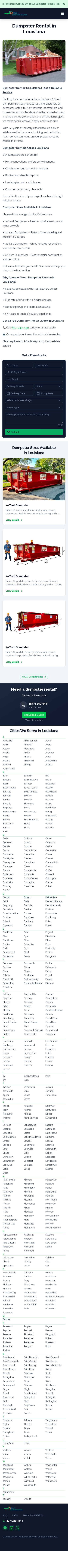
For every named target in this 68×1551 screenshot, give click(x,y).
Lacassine (29, 1129)
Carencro (50, 842)
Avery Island (9, 768)
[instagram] (11, 1527)
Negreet (28, 1238)
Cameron (7, 842)
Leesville (49, 1145)
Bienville (7, 803)
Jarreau (49, 1087)
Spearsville (8, 1397)
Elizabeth (50, 936)
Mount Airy (29, 1227)
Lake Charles (9, 1137)
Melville (28, 1199)
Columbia (29, 874)
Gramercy (29, 1018)
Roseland (50, 1342)
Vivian (48, 1458)
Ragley (27, 1326)
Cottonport (51, 878)
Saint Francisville (11, 1361)
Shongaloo (8, 1377)
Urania (27, 1443)
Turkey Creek (30, 1436)
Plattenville (50, 1292)
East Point (7, 932)
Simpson (28, 1385)
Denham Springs (53, 901)
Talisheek (7, 1420)
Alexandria (29, 748)
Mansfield (29, 1183)
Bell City (7, 791)
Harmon (49, 1045)
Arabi (48, 756)
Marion (48, 1187)
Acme (48, 740)
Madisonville (9, 1179)
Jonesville (8, 1099)
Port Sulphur (30, 1304)
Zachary (7, 1499)
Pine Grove (29, 1284)
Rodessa (7, 1342)
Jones (27, 1095)
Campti (27, 842)
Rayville (6, 1330)
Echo (26, 932)
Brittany (49, 819)
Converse (7, 878)
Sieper (27, 1381)
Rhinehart (28, 1334)
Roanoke (7, 1338)
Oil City (27, 1261)
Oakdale (49, 1257)
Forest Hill (8, 979)
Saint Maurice (9, 1369)
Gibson (49, 1002)
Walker (27, 1465)
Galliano (7, 994)
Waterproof (8, 1469)
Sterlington (50, 1401)
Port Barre (8, 1304)
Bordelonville (9, 811)
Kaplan (6, 1106)
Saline (48, 1369)
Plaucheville (9, 1296)
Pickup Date (47, 393)
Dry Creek (29, 917)
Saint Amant (8, 1357)
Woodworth (30, 1485)
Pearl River (50, 1276)
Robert (48, 1338)
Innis (47, 1076)
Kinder (48, 1114)
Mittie (5, 1211)
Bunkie (6, 827)
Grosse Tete (30, 1034)
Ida (4, 1076)
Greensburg (9, 1030)
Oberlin (6, 1261)
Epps (48, 944)
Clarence (7, 866)
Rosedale (29, 1342)
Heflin (48, 1053)
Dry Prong (50, 917)
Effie (5, 936)
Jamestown (30, 1087)
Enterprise (29, 944)
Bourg (48, 811)
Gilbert (6, 1006)
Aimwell (28, 744)
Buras (27, 827)
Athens (27, 764)
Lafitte (27, 1133)
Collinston (8, 874)
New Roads (30, 1242)
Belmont (7, 795)
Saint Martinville (53, 1365)
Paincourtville (9, 1272)
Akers (48, 744)
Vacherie (7, 1450)
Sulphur (49, 1405)
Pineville (7, 1288)
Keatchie (28, 1106)
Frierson (49, 983)
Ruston (6, 1350)
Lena (5, 1149)
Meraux (6, 1203)
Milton (27, 1207)
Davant (27, 897)
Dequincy (7, 905)
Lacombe (50, 1129)
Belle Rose (50, 791)
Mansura (49, 1183)
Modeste (28, 1211)
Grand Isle (50, 1022)
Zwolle (27, 1499)
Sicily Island (9, 1381)
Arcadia (6, 760)
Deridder (28, 905)
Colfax (48, 870)
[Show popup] (60, 386)
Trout (26, 1432)
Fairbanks (7, 963)
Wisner (6, 1485)
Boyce (27, 815)
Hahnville (28, 1041)
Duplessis (7, 925)
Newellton (8, 1246)
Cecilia (6, 850)
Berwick (28, 799)
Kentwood (50, 1110)
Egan (26, 936)
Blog (5, 1515)
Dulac (48, 921)
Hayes (6, 1053)
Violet (27, 1458)
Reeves (49, 1330)
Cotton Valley (31, 878)
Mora (26, 1219)
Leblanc (7, 1145)
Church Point (52, 862)
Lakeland (50, 1137)
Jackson (7, 1087)
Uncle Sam (8, 1443)
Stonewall (7, 1405)
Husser (6, 1069)
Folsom (6, 975)
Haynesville (30, 1053)
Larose (6, 1141)
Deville (27, 909)
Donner (27, 913)
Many (5, 1187)
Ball (47, 775)
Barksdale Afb (31, 779)
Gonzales (29, 1014)
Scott (48, 1373)
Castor (48, 846)
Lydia (5, 1173)
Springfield (29, 1397)
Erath (5, 948)
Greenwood (51, 1030)
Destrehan (8, 909)
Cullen (48, 886)
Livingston (8, 1157)
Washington (51, 1465)
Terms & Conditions (33, 1515)
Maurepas (29, 1195)
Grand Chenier (10, 1022)
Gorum (49, 1014)
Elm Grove (8, 940)
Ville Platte (50, 1454)
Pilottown (7, 1284)
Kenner (27, 1110)
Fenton (49, 963)
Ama (47, 748)
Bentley (28, 795)
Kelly (5, 1110)
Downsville (51, 913)
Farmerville (29, 963)
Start (26, 1401)
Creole (48, 882)
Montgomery (52, 1215)
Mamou (28, 1179)
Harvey (27, 1049)
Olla (47, 1261)
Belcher (49, 787)
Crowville (29, 886)
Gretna (6, 1034)
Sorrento (49, 1393)
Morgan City (9, 1223)
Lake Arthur (51, 1133)
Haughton (50, 1049)
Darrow (6, 897)
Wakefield (8, 1465)
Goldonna (8, 1014)
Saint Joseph (9, 1365)
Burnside (49, 827)
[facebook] (5, 1527)
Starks (6, 1401)
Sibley (48, 1377)
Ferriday (7, 967)
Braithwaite (50, 815)
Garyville (7, 998)
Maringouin (29, 1187)
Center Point (30, 850)
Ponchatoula (30, 1300)
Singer (6, 1389)
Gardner (49, 994)
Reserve (7, 1334)
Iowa (26, 1080)
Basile (48, 779)
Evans (27, 956)
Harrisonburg (9, 1049)
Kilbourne (7, 1114)
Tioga (27, 1428)
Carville (27, 846)
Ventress (49, 1450)
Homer (49, 1061)
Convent (49, 874)
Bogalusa (7, 807)
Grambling (8, 1018)
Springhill (50, 1397)
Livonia (27, 1157)
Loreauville (51, 1165)
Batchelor (50, 783)
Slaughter (50, 1389)
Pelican (6, 1280)
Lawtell (27, 1141)
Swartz (27, 1413)
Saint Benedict (31, 1357)
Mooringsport (10, 1219)
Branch (6, 819)
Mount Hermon (53, 1227)
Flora (5, 971)
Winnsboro (51, 1481)
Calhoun (28, 838)
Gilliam (27, 1006)
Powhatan (50, 1304)
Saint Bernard (52, 1357)
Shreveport (29, 1377)
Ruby (48, 1346)
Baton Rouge (9, 787)
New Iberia (50, 1238)
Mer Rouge (51, 1199)
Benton (49, 795)
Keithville (50, 1106)
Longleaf (28, 1161)
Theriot (27, 1424)
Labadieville (30, 1125)
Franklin (49, 979)
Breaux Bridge (31, 819)
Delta (26, 901)
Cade (5, 838)
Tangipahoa (51, 1420)
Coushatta (8, 882)
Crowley (7, 886)
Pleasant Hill (30, 1296)
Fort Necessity (31, 979)
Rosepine (7, 1346)
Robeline (28, 1338)
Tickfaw (6, 1428)
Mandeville (50, 1179)
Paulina (27, 1276)
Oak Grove (8, 1257)
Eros (26, 948)
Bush (5, 831)
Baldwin (28, 775)
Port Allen (50, 1300)
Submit (15, 431)
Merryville (50, 1203)
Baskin (6, 783)
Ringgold (50, 1334)
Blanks (48, 803)
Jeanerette (8, 1091)
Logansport (8, 1161)
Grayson (49, 1026)
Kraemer (7, 1118)
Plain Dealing (9, 1292)
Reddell (28, 1330)
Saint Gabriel (30, 1361)
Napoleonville (10, 1234)
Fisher (27, 967)
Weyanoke (8, 1477)
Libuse (6, 1153)
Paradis (49, 1272)
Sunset (48, 1409)
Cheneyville (9, 862)
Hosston (28, 1065)
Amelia (6, 752)
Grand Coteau (31, 1022)
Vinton (6, 1458)
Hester (27, 1057)
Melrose (7, 1199)
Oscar (27, 1265)
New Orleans (9, 1242)
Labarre (49, 1125)
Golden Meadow (54, 1010)
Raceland (7, 1326)
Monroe (49, 1211)
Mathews (7, 1195)
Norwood (29, 1250)
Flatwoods (50, 967)
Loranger (28, 1165)
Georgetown (51, 998)
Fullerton (7, 987)
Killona (27, 1114)
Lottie (5, 1169)
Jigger (6, 1095)
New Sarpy (50, 1242)
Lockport (50, 1157)
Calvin (48, 838)
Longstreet (50, 1161)
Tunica (6, 1436)
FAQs (15, 1515)
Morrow (49, 1223)
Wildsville (50, 1477)
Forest (48, 975)
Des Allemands (53, 905)
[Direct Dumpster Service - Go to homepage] (16, 13)
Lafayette (7, 1133)
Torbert (49, 1428)
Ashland (7, 764)
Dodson (49, 909)
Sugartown (29, 1405)
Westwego (50, 1473)
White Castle (30, 1477)
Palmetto (28, 1272)
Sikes (48, 1381)
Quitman (7, 1319)
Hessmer (7, 1057)
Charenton (29, 854)
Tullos (48, 1432)
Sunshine (7, 1413)
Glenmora (50, 1006)
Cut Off (6, 890)
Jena (26, 1091)
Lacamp (7, 1129)
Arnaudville (51, 760)
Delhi (5, 901)
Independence (31, 1076)
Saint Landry (30, 1365)
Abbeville (7, 740)
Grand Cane (51, 1018)
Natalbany (29, 1234)
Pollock (6, 1300)
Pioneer (28, 1288)
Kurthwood (51, 1118)
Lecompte (29, 1145)
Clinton (6, 870)
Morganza (29, 1223)
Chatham (28, 858)
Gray (26, 1026)
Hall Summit (51, 1041)
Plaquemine (30, 1292)
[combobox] (49, 386)
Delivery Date (18, 393)
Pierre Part (50, 1280)
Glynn (27, 1010)
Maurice (49, 1195)
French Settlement (33, 983)
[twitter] (17, 1527)
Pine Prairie (50, 1284)
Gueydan (50, 1034)
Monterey (29, 1215)
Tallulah (28, 1420)
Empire (6, 944)
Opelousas (8, 1265)
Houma (49, 1065)
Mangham (8, 1183)
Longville (7, 1165)
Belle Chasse (30, 791)
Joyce (27, 1099)
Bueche (49, 823)
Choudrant (29, 862)
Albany (6, 748)
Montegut (7, 1215)
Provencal (8, 1312)
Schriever (28, 1373)
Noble (48, 1246)
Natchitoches (9, 1238)
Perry (26, 1280)
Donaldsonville (10, 913)
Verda (6, 1454)
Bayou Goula (30, 787)
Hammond (29, 1045)
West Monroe (9, 1473)
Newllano (29, 1246)
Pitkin (48, 1288)
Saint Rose (29, 1369)
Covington (29, 882)
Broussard (8, 823)
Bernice (6, 799)
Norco (6, 1250)
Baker (5, 775)
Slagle (27, 1389)
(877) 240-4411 (20, 327)
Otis (47, 1265)
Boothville (50, 807)
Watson (28, 1469)
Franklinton (8, 983)
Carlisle (6, 846)
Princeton (50, 1308)
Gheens (6, 1002)
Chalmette (8, 854)
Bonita (27, 807)
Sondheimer (30, 1393)
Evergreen (50, 956)
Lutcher (49, 1169)
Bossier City (30, 811)
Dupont (27, 925)
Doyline (6, 917)
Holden (27, 1061)
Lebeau (49, 1141)
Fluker (48, 971)
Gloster (6, 1010)
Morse (6, 1227)
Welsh (48, 1469)
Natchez (49, 1234)
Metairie (6, 1207)
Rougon (28, 1346)
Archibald (29, 760)
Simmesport (9, 1385)
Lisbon (48, 1153)
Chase (48, 854)
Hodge (6, 1061)
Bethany (49, 799)
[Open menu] (62, 13)
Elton (48, 940)
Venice (27, 1450)
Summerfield (9, 1409)
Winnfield (29, 1481)
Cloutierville (30, 870)
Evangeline (8, 956)
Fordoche (29, 975)
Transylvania (9, 1432)
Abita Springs (30, 740)
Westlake (28, 1473)
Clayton (49, 866)
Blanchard (29, 803)
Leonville (28, 1149)
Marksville (8, 1191)
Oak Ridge (29, 1257)
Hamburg (7, 1045)
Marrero (28, 1191)
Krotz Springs (31, 1118)
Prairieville (8, 1308)
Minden (49, 1207)
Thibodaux (50, 1424)
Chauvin (49, 858)
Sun (26, 1409)
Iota (4, 1080)
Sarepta (6, 1373)
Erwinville (50, 948)
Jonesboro (51, 1095)
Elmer (27, 940)
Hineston (49, 1057)
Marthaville (50, 1191)
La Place (7, 1125)
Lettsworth (50, 1149)
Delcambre (51, 897)
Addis (5, 744)
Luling (27, 1169)
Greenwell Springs (33, 1030)
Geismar (28, 998)
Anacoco (50, 752)
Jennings (50, 1091)
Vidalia (27, 1454)
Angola (27, 756)
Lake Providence (32, 1137)
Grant (5, 1026)
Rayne (48, 1326)
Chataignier (8, 858)
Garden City (30, 994)
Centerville (50, 850)
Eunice (48, 952)
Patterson (7, 1276)
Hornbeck (8, 1065)
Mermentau (29, 1203)
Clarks (27, 866)
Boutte (6, 815)
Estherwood (9, 952)
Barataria (7, 779)
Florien (27, 971)
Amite (27, 752)
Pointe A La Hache (54, 1296)
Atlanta (48, 764)
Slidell (6, 1393)
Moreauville (51, 1219)
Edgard (49, 932)
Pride (26, 1308)
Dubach (6, 921)
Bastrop (28, 783)
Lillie (26, 1153)
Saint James (51, 1361)
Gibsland (28, 1002)
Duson (48, 925)
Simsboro (50, 1385)
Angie (5, 756)
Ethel (26, 952)
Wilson (6, 1481)
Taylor (6, 1424)
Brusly (27, 823)
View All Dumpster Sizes (32, 676)
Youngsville (8, 1492)
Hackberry (8, 1041)
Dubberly (29, 921)
